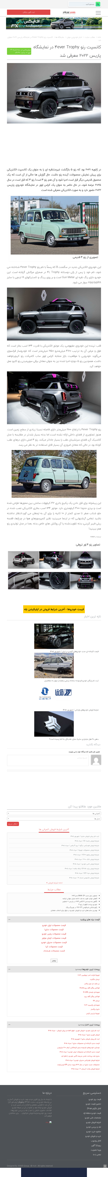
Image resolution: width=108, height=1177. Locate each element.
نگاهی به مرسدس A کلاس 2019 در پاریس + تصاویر (79, 901)
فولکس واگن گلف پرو (92, 996)
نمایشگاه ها (59, 37)
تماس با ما (97, 1154)
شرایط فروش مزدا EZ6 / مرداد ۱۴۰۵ (87, 873)
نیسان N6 (96, 1000)
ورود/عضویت (96, 1150)
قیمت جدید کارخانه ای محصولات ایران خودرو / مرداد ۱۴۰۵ (80, 1052)
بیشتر (54, 961)
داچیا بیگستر (95, 1009)
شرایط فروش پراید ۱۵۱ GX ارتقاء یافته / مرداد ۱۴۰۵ (82, 868)
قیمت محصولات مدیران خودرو (54, 942)
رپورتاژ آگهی (96, 1145)
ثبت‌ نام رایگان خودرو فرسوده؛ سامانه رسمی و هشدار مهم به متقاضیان (71, 680)
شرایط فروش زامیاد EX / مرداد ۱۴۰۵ (87, 841)
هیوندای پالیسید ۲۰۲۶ (92, 1005)
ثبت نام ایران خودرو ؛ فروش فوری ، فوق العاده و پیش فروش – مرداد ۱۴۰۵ (74, 1030)
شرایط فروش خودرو (93, 1122)
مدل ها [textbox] (97, 818)
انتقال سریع (13, 823)
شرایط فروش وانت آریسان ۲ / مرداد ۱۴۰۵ (85, 1068)
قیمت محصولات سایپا (54, 929)
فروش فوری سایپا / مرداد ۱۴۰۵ (89, 1034)
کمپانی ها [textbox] (96, 813)
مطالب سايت (90, 37)
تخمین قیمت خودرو (93, 1104)
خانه (99, 37)
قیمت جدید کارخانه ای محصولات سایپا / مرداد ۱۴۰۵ (82, 1043)
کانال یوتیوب (95, 1140)
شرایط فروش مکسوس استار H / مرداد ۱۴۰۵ (84, 877)
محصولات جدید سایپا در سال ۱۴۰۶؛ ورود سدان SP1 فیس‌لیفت (78, 1064)
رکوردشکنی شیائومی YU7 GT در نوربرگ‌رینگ (81, 907)
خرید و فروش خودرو (93, 1136)
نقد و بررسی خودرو (93, 1127)
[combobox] (54, 813)
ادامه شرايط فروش (55, 882)
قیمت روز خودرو (95, 1099)
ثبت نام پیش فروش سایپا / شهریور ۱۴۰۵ (85, 836)
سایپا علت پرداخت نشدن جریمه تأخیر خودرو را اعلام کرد (80, 1056)
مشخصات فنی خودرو (92, 1117)
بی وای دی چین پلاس (92, 983)
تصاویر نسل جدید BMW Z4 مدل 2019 (84, 895)
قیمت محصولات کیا (54, 946)
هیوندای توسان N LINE (91, 992)
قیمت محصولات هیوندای (54, 950)
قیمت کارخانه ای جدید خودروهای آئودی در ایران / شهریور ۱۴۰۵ (74, 651)
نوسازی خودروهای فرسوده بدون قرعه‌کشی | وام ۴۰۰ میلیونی (78, 1047)
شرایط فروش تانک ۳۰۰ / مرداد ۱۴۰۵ (87, 859)
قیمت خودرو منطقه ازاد (92, 1113)
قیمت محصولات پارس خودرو (54, 933)
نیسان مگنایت (95, 979)
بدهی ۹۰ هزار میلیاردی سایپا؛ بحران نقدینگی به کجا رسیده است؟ (74, 739)
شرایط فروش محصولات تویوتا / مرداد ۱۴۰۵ (84, 850)
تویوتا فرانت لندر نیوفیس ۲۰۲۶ (89, 975)
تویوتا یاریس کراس (93, 1013)
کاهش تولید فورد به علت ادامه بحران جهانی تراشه (80, 898)
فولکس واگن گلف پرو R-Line (90, 988)
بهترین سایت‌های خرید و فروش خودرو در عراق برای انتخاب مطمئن (74, 910)
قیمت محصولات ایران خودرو (54, 925)
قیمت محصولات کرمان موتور (54, 938)
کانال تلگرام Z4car (94, 1108)
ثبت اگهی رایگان (29, 12)
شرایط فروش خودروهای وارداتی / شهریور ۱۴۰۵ (81, 709)
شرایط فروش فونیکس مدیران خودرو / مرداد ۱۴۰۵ (83, 1060)
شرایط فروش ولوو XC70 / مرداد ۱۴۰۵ (86, 854)
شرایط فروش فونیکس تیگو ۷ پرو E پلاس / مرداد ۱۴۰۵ (80, 845)
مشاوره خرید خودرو (93, 1131)
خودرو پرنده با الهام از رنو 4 (88, 904)
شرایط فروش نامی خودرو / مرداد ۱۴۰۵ (86, 864)
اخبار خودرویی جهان (74, 37)
